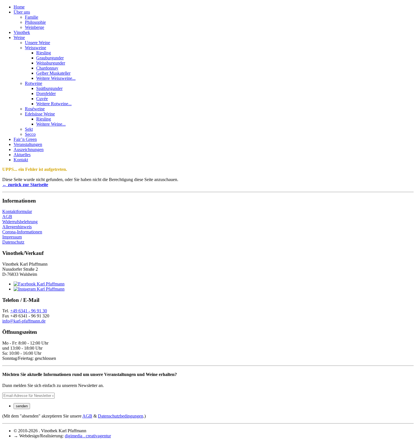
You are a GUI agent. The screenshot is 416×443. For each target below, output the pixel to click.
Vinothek (22, 32)
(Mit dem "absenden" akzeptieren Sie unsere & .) (74, 416)
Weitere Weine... (51, 124)
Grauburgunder (50, 57)
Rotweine (33, 83)
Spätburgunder (49, 88)
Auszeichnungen (29, 149)
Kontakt (21, 159)
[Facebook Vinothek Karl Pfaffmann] (39, 283)
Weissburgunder (50, 63)
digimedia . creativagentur (88, 435)
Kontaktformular (17, 211)
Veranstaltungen (28, 144)
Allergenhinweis (17, 226)
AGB (7, 216)
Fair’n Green (25, 139)
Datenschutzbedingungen (120, 416)
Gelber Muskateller (53, 73)
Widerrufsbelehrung (20, 221)
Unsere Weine (37, 42)
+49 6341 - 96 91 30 (28, 310)
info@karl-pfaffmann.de (24, 321)
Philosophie (35, 22)
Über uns (22, 12)
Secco (30, 134)
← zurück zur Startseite (25, 184)
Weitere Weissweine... (56, 78)
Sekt (29, 129)
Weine (19, 37)
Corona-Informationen (22, 231)
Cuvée (42, 98)
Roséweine (35, 108)
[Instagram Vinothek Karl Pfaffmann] (39, 289)
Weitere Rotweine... (54, 103)
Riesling (43, 52)
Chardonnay (47, 68)
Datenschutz (13, 242)
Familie (31, 17)
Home (19, 7)
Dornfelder (46, 93)
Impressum (12, 237)
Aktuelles (22, 154)
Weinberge (34, 27)
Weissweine (35, 47)
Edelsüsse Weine (40, 113)
